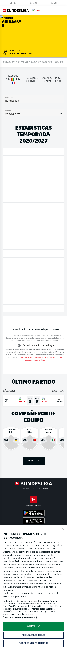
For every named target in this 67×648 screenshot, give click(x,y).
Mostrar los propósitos (33, 643)
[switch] (17, 345)
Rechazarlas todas (33, 635)
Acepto (31, 626)
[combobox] (33, 101)
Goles (59, 62)
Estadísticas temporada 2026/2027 (28, 62)
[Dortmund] (5, 52)
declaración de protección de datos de (37, 357)
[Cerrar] (63, 529)
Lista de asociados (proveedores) (20, 618)
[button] (63, 10)
